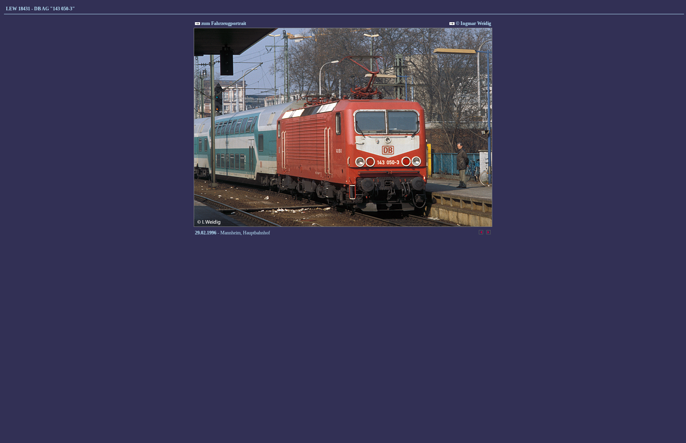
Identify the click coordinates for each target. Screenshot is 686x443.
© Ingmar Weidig (473, 23)
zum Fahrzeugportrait (223, 23)
